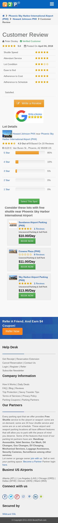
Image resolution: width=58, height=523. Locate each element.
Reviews (39, 228)
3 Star (7, 171)
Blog (11, 388)
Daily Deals (23, 384)
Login (5, 366)
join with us (36, 458)
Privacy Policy (30, 396)
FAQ (4, 388)
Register (14, 366)
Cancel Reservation (12, 362)
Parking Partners (30, 399)
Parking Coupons (11, 399)
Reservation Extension (27, 359)
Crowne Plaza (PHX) (29, 251)
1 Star (7, 189)
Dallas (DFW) (9, 481)
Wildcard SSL (9, 514)
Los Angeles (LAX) (27, 478)
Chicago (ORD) (46, 478)
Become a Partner (32, 461)
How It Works (9, 384)
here (4, 464)
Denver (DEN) (25, 481)
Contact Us (30, 362)
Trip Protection (9, 392)
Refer (23, 366)
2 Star (7, 180)
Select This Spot (29, 201)
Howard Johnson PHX (25, 19)
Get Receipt (8, 359)
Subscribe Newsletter (13, 370)
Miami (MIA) (40, 481)
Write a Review (31, 103)
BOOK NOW (27, 241)
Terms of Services (11, 396)
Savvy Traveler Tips (29, 392)
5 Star (7, 152)
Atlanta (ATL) (9, 478)
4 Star (7, 162)
